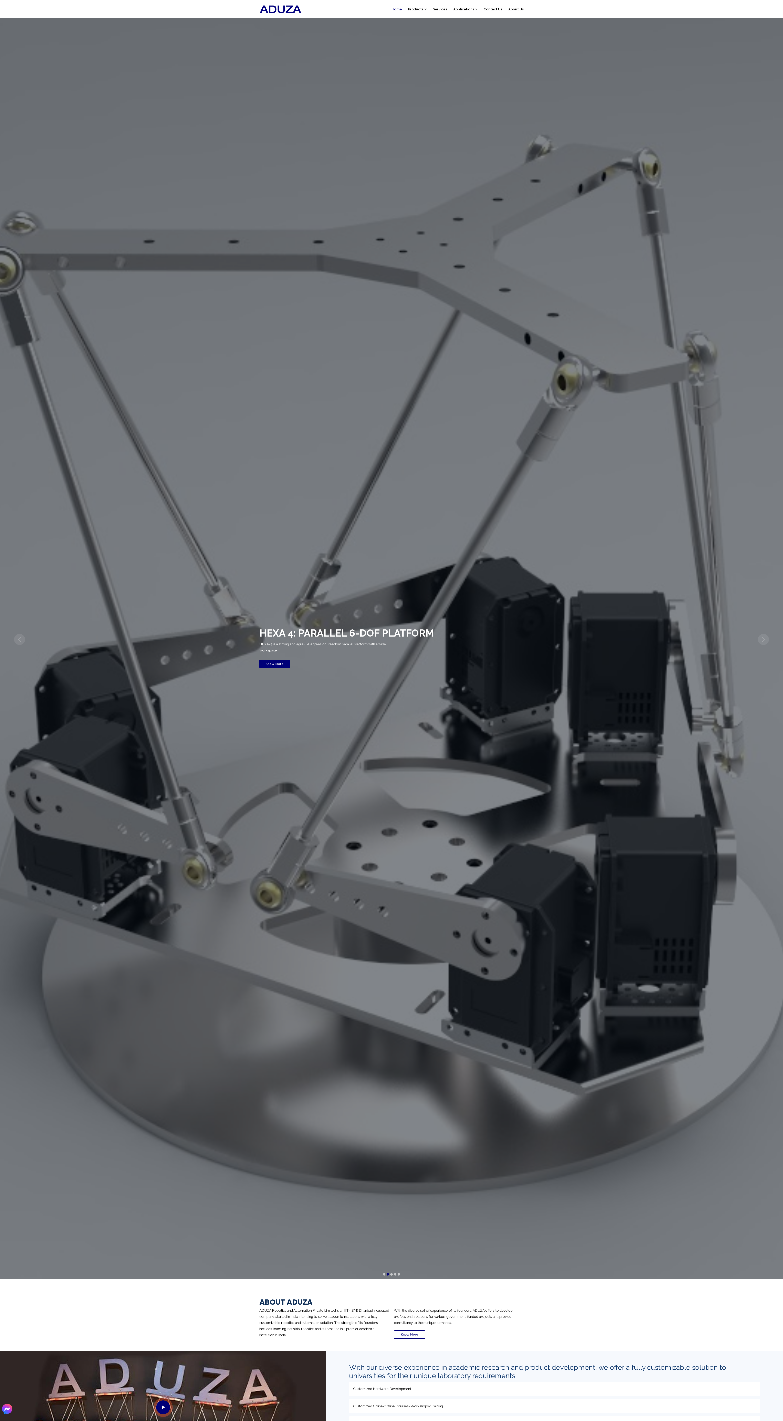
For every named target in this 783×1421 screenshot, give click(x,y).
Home (397, 9)
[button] (19, 639)
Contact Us (493, 9)
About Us (516, 9)
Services (440, 9)
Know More (274, 664)
